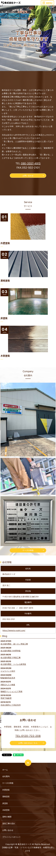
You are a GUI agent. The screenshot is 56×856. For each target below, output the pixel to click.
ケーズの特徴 (28, 550)
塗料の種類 (6, 817)
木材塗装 (6, 810)
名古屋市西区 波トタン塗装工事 (14, 644)
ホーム (5, 770)
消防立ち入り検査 (8, 685)
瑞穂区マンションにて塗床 (11, 691)
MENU (49, 3)
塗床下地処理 (6, 698)
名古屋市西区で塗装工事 (11, 657)
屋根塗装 (6, 796)
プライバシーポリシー (11, 837)
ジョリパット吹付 (8, 671)
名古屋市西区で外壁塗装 (11, 651)
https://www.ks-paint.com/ (13, 630)
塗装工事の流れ (8, 823)
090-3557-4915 (31, 163)
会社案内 (6, 776)
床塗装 (5, 803)
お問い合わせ (28, 175)
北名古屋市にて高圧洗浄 (11, 705)
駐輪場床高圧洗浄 (8, 678)
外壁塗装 (6, 790)
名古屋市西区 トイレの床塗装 (13, 664)
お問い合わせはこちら (28, 743)
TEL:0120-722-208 (28, 735)
